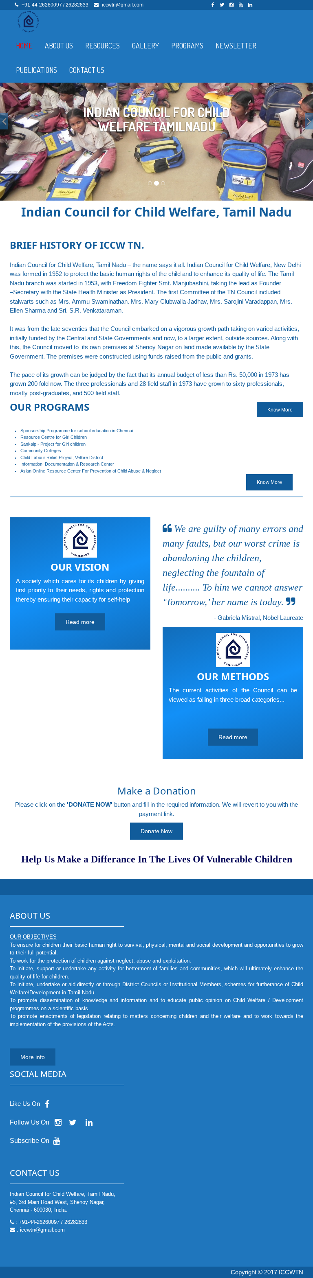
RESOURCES (102, 45)
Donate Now (156, 831)
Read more (80, 622)
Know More (269, 482)
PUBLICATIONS (36, 70)
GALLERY (145, 45)
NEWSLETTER (236, 45)
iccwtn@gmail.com (122, 5)
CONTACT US (86, 70)
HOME (24, 45)
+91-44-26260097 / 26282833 (55, 5)
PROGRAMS (187, 45)
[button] (4, 121)
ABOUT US (59, 45)
